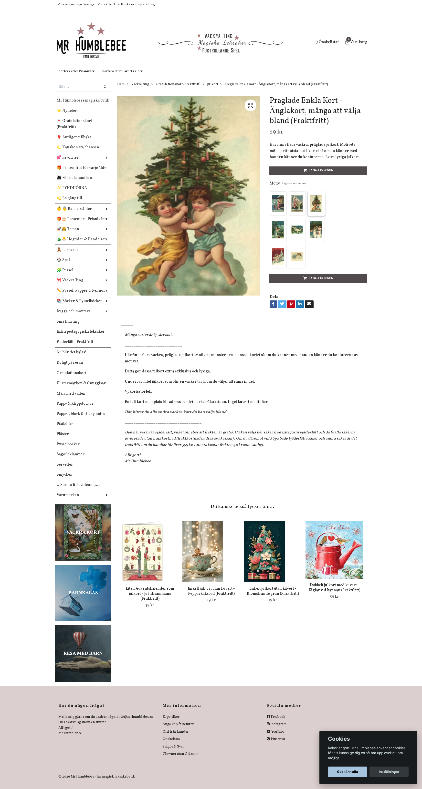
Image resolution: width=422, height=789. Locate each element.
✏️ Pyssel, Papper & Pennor (81, 295)
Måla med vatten (71, 398)
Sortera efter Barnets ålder (122, 76)
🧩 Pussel (65, 275)
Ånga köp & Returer (178, 729)
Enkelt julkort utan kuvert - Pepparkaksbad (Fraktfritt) (211, 596)
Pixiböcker (66, 428)
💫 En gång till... (71, 203)
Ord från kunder (176, 736)
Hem (121, 89)
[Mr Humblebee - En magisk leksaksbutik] (95, 45)
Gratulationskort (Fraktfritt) (178, 89)
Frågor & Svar (173, 751)
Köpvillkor (171, 721)
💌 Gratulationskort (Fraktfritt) (74, 129)
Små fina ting (68, 326)
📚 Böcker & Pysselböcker (79, 306)
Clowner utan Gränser (180, 759)
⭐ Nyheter (67, 115)
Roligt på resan (70, 367)
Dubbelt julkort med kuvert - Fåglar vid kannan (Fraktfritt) (334, 592)
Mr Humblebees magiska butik (83, 105)
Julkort (212, 89)
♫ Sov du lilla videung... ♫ (79, 489)
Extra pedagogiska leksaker (81, 336)
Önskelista (171, 744)
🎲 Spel (63, 265)
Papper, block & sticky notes (81, 418)
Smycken (65, 479)
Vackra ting (140, 89)
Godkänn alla (347, 772)
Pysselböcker (68, 449)
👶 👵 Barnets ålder (74, 213)
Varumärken (68, 500)
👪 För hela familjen (74, 182)
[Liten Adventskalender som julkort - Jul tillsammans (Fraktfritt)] (150, 556)
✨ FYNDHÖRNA (72, 193)
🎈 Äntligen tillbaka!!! (76, 142)
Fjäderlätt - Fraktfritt (75, 346)
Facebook (277, 721)
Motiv (288, 188)
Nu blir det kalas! (71, 357)
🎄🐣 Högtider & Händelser (81, 244)
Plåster (63, 439)
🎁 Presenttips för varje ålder (82, 172)
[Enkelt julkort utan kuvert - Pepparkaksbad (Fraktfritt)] (211, 556)
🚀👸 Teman (68, 234)
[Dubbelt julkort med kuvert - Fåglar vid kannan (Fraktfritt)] (334, 555)
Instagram (278, 729)
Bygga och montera (74, 316)
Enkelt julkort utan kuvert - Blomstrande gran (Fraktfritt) (273, 596)
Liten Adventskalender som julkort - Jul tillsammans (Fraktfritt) (150, 598)
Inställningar (389, 772)
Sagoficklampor (70, 459)
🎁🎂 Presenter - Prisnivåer (81, 224)
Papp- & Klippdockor (75, 408)
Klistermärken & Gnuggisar (81, 388)
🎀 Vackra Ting (70, 285)
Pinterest (277, 744)
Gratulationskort (71, 378)
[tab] (127, 326)
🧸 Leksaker (67, 254)
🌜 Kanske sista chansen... (80, 152)
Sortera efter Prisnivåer (77, 76)
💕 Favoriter (68, 162)
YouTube (278, 736)
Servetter (65, 469)
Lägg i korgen (321, 175)
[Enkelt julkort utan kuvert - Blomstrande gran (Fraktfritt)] (273, 556)
